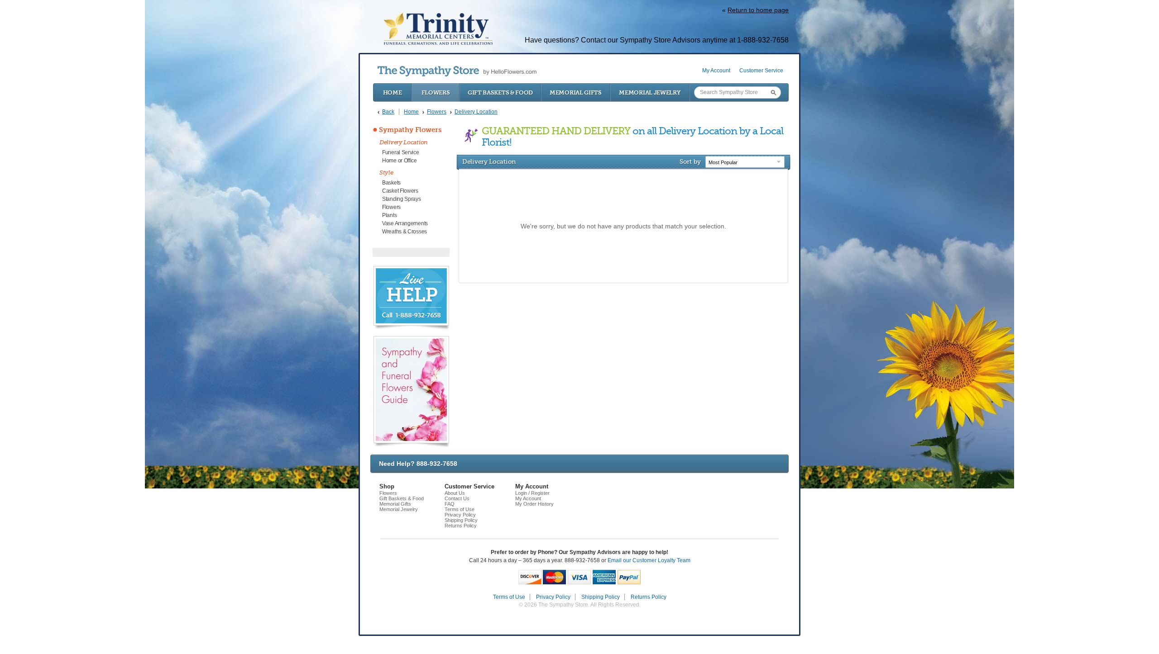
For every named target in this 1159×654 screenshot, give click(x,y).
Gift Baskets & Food (500, 92)
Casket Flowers (400, 191)
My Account (716, 70)
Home (392, 92)
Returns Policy (461, 525)
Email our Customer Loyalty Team (649, 560)
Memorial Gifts (576, 92)
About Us (455, 493)
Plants (389, 215)
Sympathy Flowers (410, 130)
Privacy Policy (460, 514)
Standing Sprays (401, 199)
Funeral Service (400, 152)
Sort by (690, 161)
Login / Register (532, 493)
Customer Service (761, 70)
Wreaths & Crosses (404, 231)
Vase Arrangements (405, 223)
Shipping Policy (461, 520)
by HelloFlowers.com (457, 71)
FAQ (450, 504)
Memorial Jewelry (649, 92)
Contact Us (457, 498)
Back (388, 112)
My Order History (534, 504)
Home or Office (399, 160)
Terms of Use (459, 509)
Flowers (435, 92)
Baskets (391, 183)
